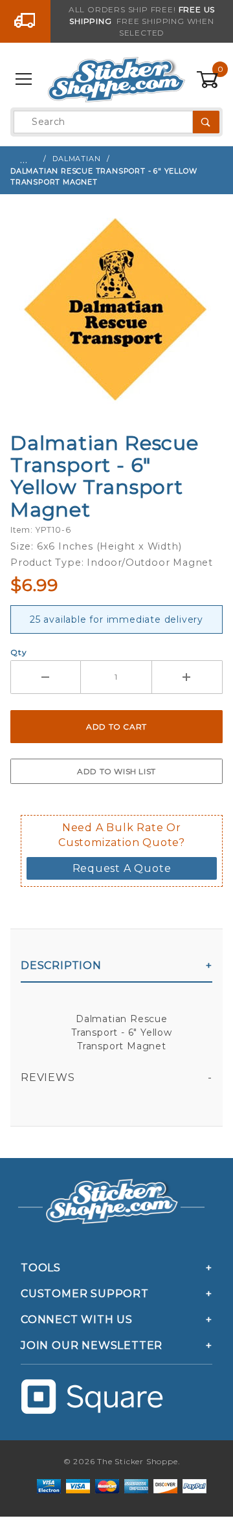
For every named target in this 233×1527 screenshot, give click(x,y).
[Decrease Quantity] (45, 677)
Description (61, 965)
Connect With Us (77, 1319)
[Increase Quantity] (187, 677)
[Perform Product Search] (206, 122)
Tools (41, 1268)
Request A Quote (122, 868)
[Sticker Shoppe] (116, 79)
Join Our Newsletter (91, 1345)
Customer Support (85, 1293)
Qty (18, 652)
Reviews (48, 1077)
